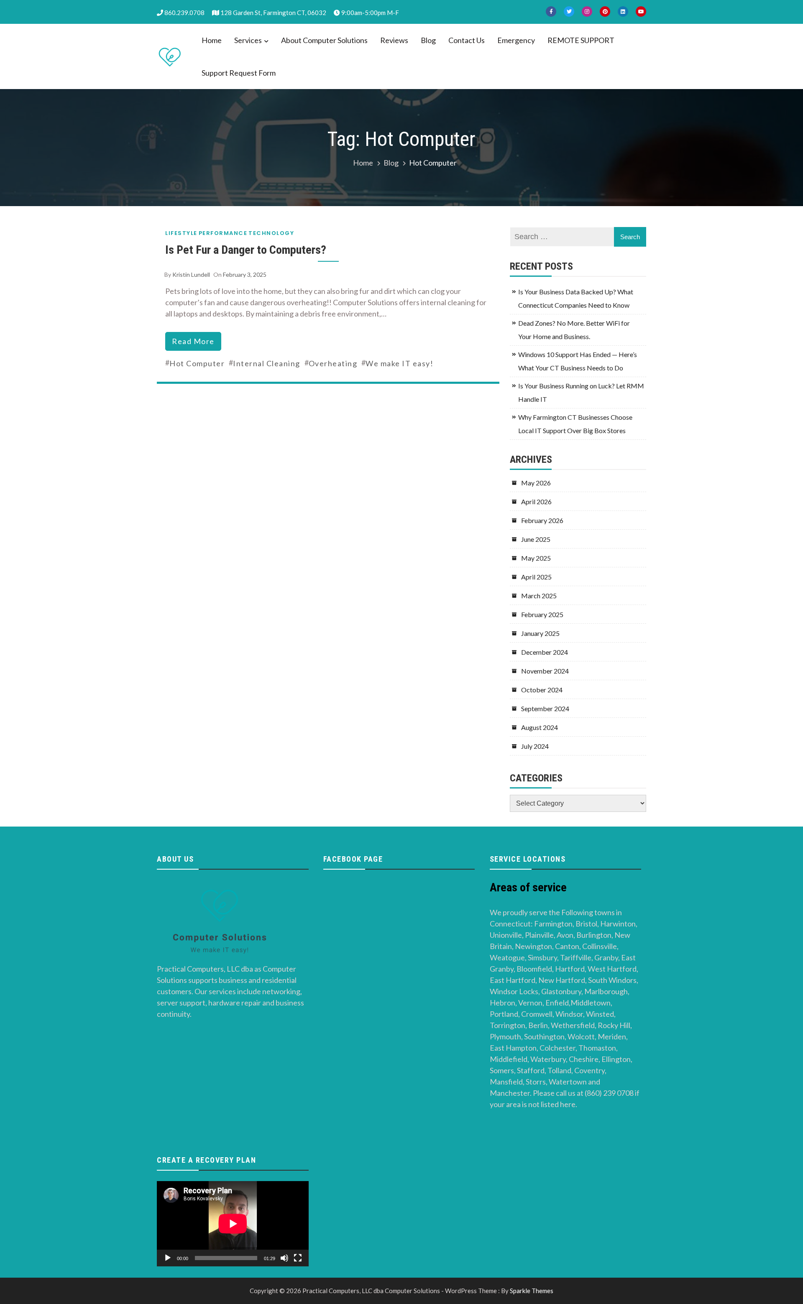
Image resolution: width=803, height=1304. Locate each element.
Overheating (333, 363)
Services (248, 40)
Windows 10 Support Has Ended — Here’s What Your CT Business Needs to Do (577, 361)
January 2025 (540, 633)
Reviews (394, 40)
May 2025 (536, 558)
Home (212, 40)
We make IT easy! (399, 363)
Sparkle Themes (531, 1290)
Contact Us (466, 40)
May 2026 (536, 483)
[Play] (168, 1258)
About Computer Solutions (324, 40)
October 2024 (542, 690)
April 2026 (536, 501)
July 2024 (535, 746)
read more (193, 341)
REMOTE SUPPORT (580, 40)
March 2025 (539, 596)
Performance (223, 233)
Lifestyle (181, 233)
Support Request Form (239, 72)
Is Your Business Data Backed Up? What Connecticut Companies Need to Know (575, 298)
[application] (233, 1223)
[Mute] (284, 1258)
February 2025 (542, 614)
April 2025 (536, 577)
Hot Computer (197, 363)
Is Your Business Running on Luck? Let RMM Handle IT (581, 392)
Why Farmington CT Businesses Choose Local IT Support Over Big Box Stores (575, 423)
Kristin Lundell (191, 274)
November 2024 (545, 671)
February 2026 (542, 520)
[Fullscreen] (298, 1258)
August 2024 (539, 727)
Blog (428, 40)
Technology (271, 233)
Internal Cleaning (266, 363)
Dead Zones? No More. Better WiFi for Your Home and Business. (574, 329)
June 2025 (535, 539)
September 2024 (545, 708)
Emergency (516, 40)
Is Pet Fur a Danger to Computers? (245, 250)
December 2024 (544, 652)
